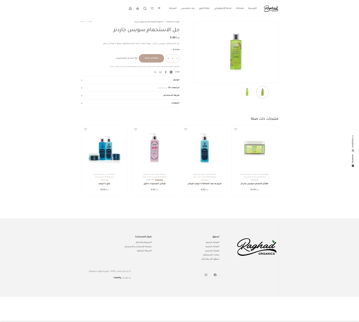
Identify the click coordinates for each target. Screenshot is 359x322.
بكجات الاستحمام (173, 22)
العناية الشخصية (167, 66)
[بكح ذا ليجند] (104, 148)
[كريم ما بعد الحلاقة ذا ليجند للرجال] (204, 148)
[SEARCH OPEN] (144, 8)
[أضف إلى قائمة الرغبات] (235, 129)
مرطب (194, 177)
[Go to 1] (262, 92)
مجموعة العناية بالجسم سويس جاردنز (148, 22)
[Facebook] (215, 275)
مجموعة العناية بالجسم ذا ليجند (207, 177)
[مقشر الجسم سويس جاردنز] (255, 148)
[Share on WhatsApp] (160, 72)
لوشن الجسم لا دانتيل (154, 184)
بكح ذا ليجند (104, 184)
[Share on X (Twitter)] (171, 72)
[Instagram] (206, 275)
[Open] (152, 8)
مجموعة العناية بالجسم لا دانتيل (157, 177)
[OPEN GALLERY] (236, 52)
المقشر (254, 174)
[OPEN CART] (137, 8)
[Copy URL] (155, 72)
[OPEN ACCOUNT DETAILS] (130, 8)
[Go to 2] (247, 92)
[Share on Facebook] (165, 72)
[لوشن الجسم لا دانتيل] (154, 148)
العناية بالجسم (110, 174)
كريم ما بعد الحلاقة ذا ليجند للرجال (204, 184)
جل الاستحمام (143, 66)
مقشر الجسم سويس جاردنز (254, 184)
